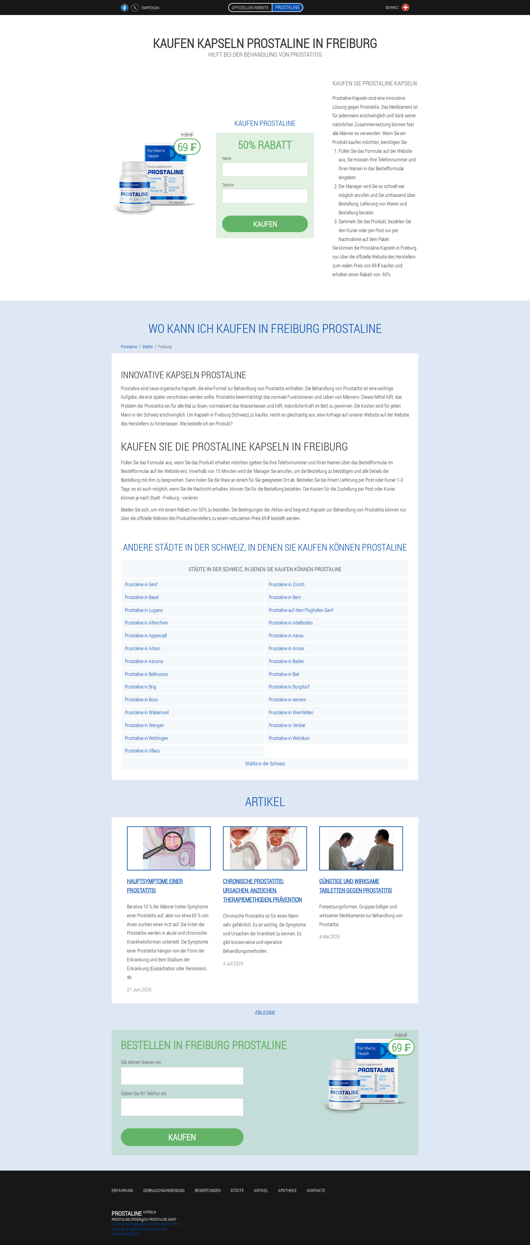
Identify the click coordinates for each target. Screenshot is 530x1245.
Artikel (261, 1190)
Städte (237, 1190)
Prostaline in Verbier (287, 725)
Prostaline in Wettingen (146, 738)
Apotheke (287, 1190)
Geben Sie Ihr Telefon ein (144, 1093)
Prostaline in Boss (141, 699)
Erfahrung (122, 1190)
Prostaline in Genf (141, 584)
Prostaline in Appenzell (146, 635)
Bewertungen (208, 1190)
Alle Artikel (265, 1012)
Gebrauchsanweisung (164, 1190)
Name (226, 158)
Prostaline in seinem (287, 699)
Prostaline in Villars (142, 750)
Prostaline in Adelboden (291, 622)
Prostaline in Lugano (144, 610)
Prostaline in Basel (142, 597)
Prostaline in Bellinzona (146, 674)
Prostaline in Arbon (142, 648)
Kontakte (316, 1190)
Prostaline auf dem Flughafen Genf (301, 610)
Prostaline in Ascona (144, 661)
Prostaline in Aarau (286, 635)
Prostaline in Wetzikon (289, 738)
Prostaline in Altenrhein (146, 622)
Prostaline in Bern (285, 597)
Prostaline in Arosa (286, 648)
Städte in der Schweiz (265, 763)
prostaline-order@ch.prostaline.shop (144, 1219)
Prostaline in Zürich (287, 584)
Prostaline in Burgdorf (289, 686)
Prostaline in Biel (284, 674)
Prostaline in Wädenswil (147, 712)
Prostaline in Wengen (144, 725)
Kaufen (265, 224)
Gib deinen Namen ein (141, 1062)
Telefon (228, 185)
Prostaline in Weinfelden (291, 712)
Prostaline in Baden (286, 661)
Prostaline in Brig (140, 686)
